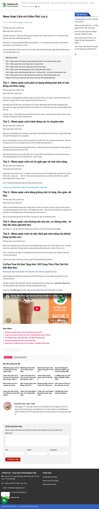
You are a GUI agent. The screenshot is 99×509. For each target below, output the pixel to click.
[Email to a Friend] (11, 350)
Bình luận (9, 433)
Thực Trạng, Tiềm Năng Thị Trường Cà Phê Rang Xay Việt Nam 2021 (86, 48)
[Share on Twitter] (8, 350)
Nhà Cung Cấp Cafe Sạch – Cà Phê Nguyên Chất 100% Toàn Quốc (86, 26)
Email (29, 450)
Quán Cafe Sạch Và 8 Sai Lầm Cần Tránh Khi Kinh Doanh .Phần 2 (28, 335)
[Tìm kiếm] (97, 5)
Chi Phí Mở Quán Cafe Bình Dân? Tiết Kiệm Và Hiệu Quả (25, 338)
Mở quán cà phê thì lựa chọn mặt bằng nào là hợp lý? (23, 332)
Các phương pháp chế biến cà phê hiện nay (20, 340)
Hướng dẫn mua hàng (50, 477)
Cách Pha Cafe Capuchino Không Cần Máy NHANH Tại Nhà (86, 33)
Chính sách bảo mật (49, 484)
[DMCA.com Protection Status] (11, 497)
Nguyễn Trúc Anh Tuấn (25, 22)
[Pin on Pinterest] (15, 350)
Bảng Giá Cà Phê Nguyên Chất (40, 3)
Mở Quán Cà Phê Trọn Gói (59, 3)
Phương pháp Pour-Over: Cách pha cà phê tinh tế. (86, 20)
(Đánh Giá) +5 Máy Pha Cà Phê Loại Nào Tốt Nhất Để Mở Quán (27, 343)
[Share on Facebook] (4, 350)
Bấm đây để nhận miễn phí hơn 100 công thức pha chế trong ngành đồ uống (30, 272)
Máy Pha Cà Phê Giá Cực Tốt (78, 3)
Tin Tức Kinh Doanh (20, 357)
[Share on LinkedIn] (18, 350)
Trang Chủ (25, 3)
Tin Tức (91, 3)
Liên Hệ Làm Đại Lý (28, 6)
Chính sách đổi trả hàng (50, 481)
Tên (6, 450)
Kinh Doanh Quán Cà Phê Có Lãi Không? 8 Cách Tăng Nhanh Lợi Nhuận (85, 40)
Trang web (53, 450)
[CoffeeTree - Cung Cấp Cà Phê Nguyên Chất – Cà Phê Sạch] (9, 5)
